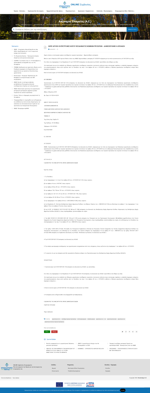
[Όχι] (148, 391)
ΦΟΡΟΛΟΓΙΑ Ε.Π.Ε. (56, 319)
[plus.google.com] (133, 331)
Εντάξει (123, 390)
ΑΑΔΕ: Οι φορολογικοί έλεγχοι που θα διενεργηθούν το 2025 (88, 344)
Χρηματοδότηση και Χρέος (55, 11)
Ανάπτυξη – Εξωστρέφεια (104, 11)
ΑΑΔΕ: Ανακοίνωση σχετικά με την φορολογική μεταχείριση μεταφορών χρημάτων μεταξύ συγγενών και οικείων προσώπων (27, 90)
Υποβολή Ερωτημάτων (74, 371)
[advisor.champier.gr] (136, 331)
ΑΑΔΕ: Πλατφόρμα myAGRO (21, 108)
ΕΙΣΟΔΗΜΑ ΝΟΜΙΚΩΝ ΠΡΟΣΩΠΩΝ (69, 319)
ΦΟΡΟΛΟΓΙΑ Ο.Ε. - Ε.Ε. (101, 319)
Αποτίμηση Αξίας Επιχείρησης (76, 368)
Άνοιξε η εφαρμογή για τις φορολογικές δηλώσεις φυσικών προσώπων (60, 344)
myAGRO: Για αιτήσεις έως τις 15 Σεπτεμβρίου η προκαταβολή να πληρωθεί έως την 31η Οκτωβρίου (27, 62)
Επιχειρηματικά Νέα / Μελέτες (124, 11)
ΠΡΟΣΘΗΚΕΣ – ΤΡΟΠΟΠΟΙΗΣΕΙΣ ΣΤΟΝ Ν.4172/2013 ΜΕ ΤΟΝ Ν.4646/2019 (123, 349)
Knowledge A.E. (142, 378)
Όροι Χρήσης (16, 377)
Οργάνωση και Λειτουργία (36, 11)
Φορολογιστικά (70, 11)
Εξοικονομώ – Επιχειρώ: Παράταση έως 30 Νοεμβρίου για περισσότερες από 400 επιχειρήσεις (25, 77)
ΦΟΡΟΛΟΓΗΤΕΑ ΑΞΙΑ (112, 319)
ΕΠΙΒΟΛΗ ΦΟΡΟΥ (91, 319)
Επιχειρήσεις (39, 33)
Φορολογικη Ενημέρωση (29, 33)
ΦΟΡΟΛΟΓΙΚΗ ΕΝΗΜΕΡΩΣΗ (53, 24)
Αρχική (17, 24)
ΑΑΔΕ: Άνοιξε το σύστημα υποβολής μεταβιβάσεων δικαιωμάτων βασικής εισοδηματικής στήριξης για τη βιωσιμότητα (26, 84)
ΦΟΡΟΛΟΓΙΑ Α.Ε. (121, 319)
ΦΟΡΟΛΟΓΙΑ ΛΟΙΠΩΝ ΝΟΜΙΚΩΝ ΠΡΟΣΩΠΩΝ (54, 321)
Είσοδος (107, 368)
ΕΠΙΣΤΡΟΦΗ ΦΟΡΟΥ (81, 319)
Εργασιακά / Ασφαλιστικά (86, 11)
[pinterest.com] (129, 331)
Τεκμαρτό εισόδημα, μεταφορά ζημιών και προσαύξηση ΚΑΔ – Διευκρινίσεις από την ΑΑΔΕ (122, 344)
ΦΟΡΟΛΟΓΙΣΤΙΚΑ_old (39, 24)
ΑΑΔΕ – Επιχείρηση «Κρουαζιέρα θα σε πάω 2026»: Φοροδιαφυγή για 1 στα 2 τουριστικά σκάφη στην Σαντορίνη (26, 51)
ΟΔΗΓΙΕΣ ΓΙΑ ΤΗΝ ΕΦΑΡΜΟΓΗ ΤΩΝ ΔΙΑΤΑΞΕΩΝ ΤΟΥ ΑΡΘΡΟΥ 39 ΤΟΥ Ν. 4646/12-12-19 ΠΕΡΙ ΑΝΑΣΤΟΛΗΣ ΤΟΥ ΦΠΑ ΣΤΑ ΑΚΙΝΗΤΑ (60, 350)
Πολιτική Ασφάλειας (6, 377)
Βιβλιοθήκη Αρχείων (26, 24)
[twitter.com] (122, 331)
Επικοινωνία (55, 371)
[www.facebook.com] (126, 331)
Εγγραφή (107, 371)
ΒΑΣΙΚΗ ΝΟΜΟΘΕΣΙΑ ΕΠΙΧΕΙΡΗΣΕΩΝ (70, 24)
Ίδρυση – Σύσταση (19, 11)
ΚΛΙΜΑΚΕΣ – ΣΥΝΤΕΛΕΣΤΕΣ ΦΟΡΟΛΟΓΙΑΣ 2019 (91, 348)
